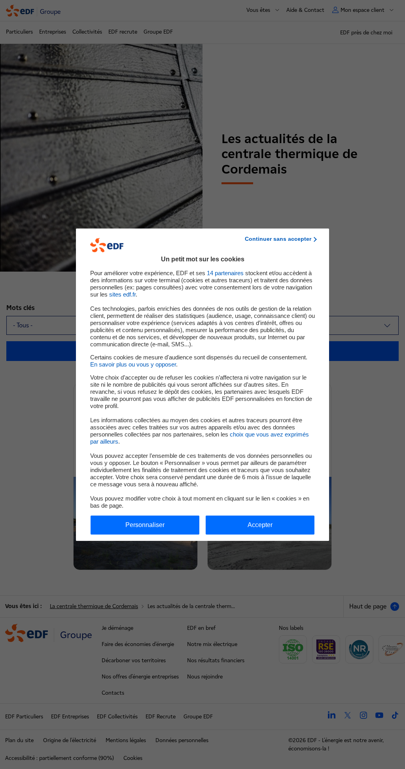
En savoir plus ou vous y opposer (133, 364)
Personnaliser (145, 524)
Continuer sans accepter (278, 239)
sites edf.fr (122, 294)
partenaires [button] (225, 273)
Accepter (260, 524)
